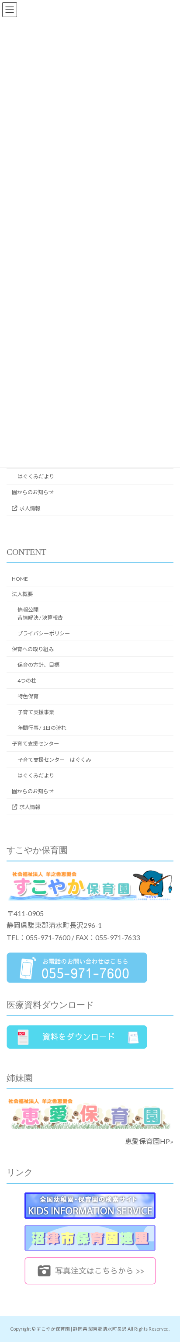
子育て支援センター (35, 743)
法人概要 (22, 594)
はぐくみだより (35, 476)
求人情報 (29, 508)
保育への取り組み (33, 649)
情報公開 (40, 614)
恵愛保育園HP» (149, 1141)
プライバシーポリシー (43, 633)
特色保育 (27, 696)
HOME (20, 578)
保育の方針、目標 (38, 665)
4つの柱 (26, 680)
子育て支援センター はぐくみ (54, 759)
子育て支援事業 (35, 712)
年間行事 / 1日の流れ (41, 728)
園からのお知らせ (33, 492)
